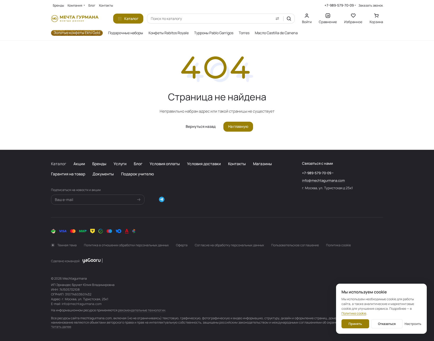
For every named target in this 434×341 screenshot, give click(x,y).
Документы (103, 174)
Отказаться (387, 324)
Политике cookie (353, 313)
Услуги (120, 163)
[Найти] (289, 18)
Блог (138, 163)
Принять (355, 324)
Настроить (413, 324)
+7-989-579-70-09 (339, 5)
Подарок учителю (137, 174)
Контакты (237, 163)
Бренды (99, 163)
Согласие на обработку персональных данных (229, 245)
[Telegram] (161, 199)
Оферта (182, 245)
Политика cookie (338, 245)
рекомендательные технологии (141, 310)
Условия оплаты (165, 163)
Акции (79, 163)
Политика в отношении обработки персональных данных (126, 245)
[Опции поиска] (277, 18)
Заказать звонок (370, 5)
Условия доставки (204, 163)
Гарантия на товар (68, 174)
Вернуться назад (201, 126)
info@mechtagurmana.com (323, 180)
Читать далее (61, 326)
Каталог (58, 163)
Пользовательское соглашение (295, 245)
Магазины (262, 163)
